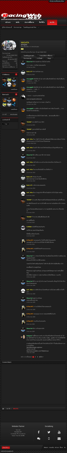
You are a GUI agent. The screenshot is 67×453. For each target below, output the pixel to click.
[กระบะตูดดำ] (14, 84)
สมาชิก (52, 22)
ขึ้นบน (61, 447)
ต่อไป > (41, 357)
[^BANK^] (4, 80)
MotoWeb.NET (18, 432)
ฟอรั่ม (17, 22)
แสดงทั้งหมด (14, 89)
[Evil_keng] (14, 100)
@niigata (24, 45)
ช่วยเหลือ (51, 447)
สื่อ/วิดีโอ (42, 22)
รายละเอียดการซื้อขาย (46, 55)
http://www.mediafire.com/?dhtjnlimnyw (38, 351)
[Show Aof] (14, 80)
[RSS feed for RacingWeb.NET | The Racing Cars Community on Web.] (65, 445)
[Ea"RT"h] (9, 80)
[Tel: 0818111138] (49, 438)
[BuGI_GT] (9, 104)
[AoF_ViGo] (9, 84)
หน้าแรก (8, 22)
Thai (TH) (5, 447)
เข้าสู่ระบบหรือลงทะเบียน (57, 1)
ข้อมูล (49, 58)
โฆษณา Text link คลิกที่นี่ (18, 435)
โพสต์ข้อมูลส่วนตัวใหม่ (29, 27)
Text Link (18, 430)
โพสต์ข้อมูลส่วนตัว (29, 55)
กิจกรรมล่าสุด (27, 58)
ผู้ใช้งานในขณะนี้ (7, 27)
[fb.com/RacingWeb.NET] (39, 432)
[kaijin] (4, 84)
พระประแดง (13, 114)
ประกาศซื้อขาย (29, 22)
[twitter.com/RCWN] (49, 432)
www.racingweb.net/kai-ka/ (34, 99)
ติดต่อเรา (46, 447)
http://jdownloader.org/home (34, 347)
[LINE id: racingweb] (39, 438)
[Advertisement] (33, 383)
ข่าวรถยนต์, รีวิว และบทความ (18, 433)
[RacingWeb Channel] (59, 432)
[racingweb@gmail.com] (59, 438)
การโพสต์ (39, 58)
